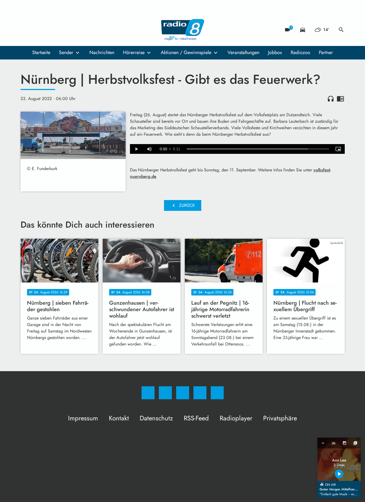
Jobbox (275, 52)
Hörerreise (134, 52)
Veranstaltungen (243, 52)
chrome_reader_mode (340, 98)
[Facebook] (26, 29)
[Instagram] (36, 29)
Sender (66, 52)
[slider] (258, 148)
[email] (69, 29)
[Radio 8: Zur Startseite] (183, 30)
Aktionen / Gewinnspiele (186, 52)
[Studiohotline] (58, 29)
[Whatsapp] (47, 29)
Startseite (41, 52)
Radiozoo (300, 52)
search (341, 29)
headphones (330, 98)
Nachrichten (101, 52)
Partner (326, 52)
